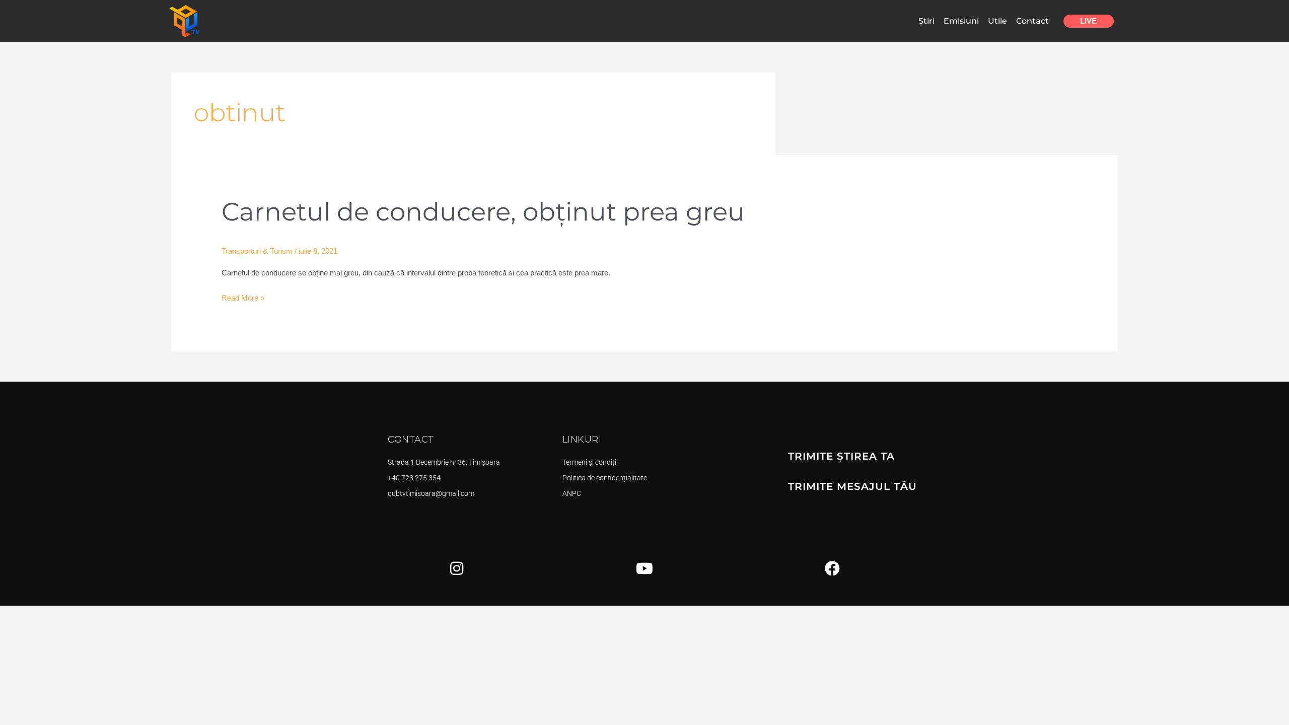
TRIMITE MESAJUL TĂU (852, 486)
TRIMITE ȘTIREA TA (841, 456)
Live (1088, 21)
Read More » (243, 296)
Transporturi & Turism (257, 251)
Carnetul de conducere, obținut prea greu (483, 211)
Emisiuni (961, 21)
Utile (997, 21)
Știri (926, 21)
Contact (1032, 21)
